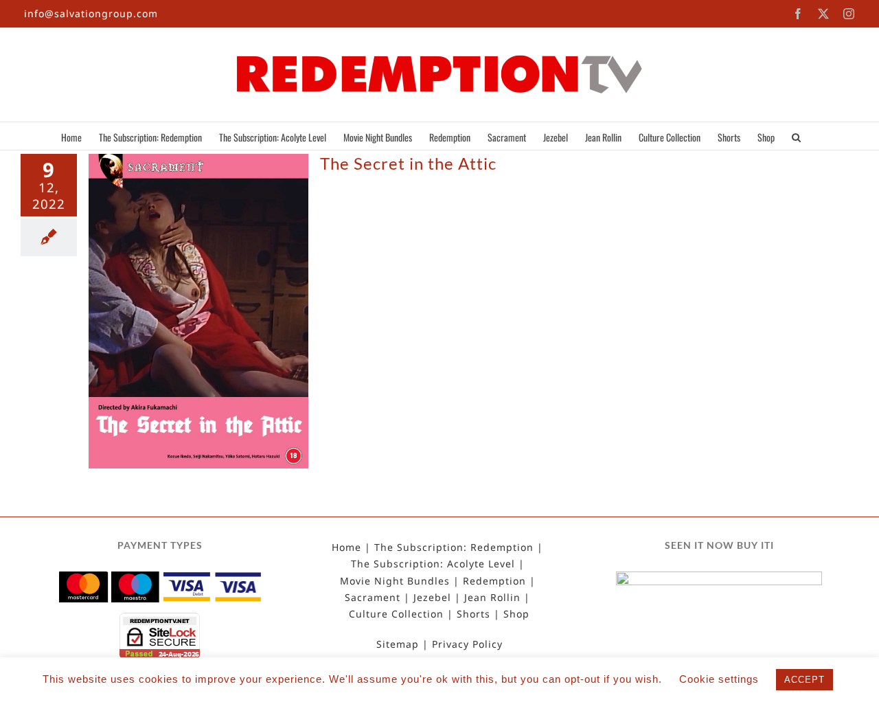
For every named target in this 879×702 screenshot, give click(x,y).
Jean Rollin (492, 597)
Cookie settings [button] (719, 679)
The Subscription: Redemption (454, 547)
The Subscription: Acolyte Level (433, 564)
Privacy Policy (467, 644)
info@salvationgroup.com (91, 13)
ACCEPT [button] (804, 680)
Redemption (494, 581)
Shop (516, 614)
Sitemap (397, 644)
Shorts (473, 614)
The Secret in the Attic (408, 163)
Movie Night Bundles (395, 581)
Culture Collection (396, 614)
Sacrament (372, 597)
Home (346, 547)
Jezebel (432, 597)
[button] (796, 136)
